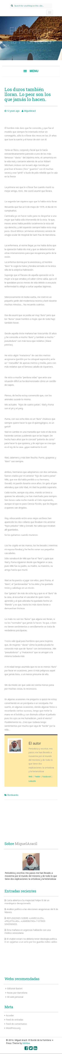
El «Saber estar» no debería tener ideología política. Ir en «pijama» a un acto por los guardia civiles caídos (31, 940)
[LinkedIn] (35, 1048)
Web (31, 776)
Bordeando (12, 795)
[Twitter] (31, 1048)
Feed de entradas (14, 1019)
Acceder (10, 1015)
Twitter (37, 776)
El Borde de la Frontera (31, 35)
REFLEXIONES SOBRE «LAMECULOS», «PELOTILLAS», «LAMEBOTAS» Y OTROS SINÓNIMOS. (25, 921)
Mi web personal (15, 996)
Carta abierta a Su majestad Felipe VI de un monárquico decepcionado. (27, 902)
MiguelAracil (30, 110)
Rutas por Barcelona (17, 992)
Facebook (46, 776)
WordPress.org (13, 1028)
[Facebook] (26, 1048)
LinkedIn (32, 781)
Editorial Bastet (14, 988)
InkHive (26, 1043)
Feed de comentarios (16, 1023)
